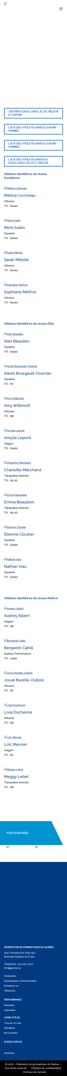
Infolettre (9, 1053)
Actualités (9, 1028)
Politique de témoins (34, 1072)
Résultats (9, 1005)
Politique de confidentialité (46, 1068)
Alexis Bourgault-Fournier (28, 373)
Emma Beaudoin (19, 502)
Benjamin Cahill (18, 647)
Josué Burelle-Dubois (24, 680)
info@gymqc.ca (12, 968)
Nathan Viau (15, 566)
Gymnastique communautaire (20, 981)
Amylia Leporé (17, 437)
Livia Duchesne (18, 712)
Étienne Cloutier (19, 534)
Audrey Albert (17, 615)
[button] (61, 8)
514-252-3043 (25, 964)
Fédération (10, 976)
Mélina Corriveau (19, 195)
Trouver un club (12, 1023)
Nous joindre (11, 1033)
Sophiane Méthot (20, 292)
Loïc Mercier (15, 744)
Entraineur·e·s (11, 985)
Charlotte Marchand (22, 469)
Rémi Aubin (14, 227)
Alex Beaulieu (16, 341)
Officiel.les (9, 990)
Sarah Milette (16, 259)
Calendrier (9, 1010)
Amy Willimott (17, 405)
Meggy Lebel (16, 776)
